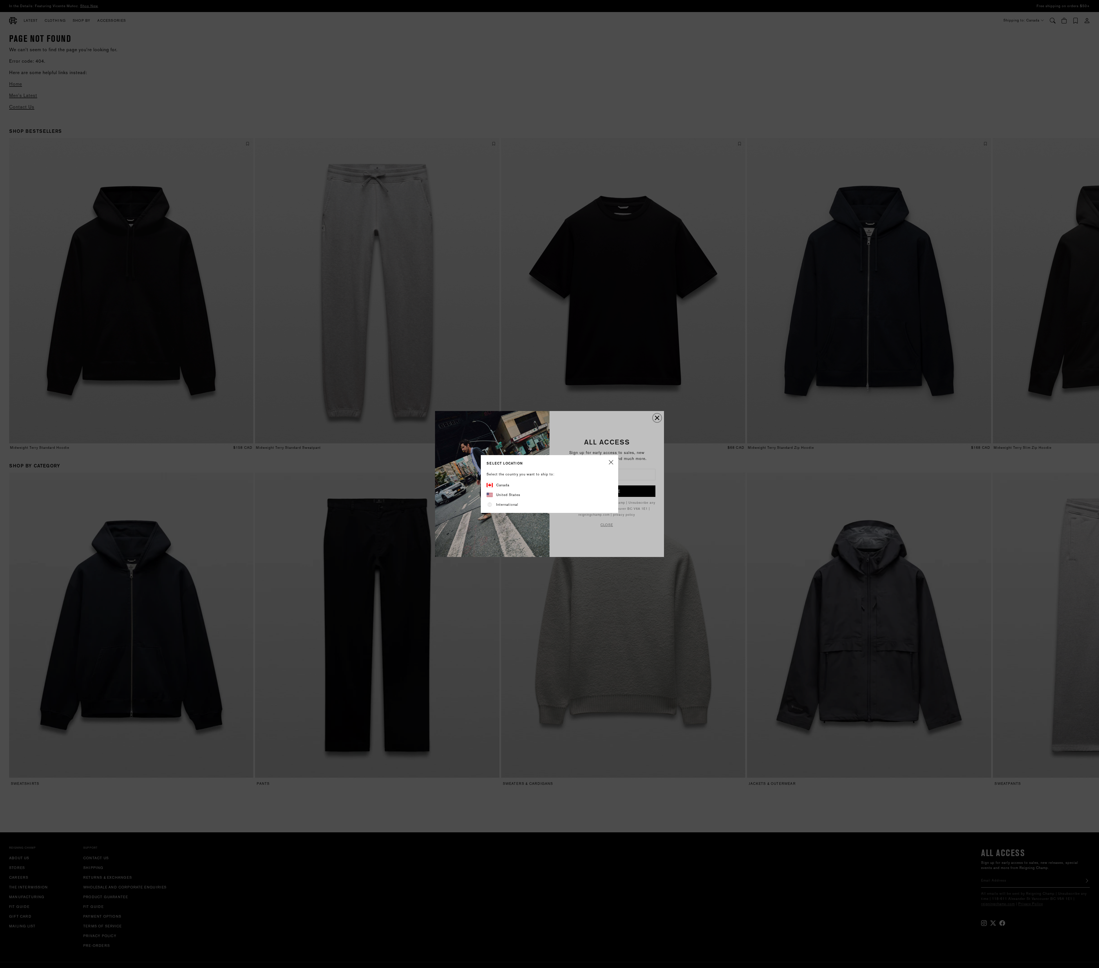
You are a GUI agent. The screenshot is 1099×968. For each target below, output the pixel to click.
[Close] (611, 462)
